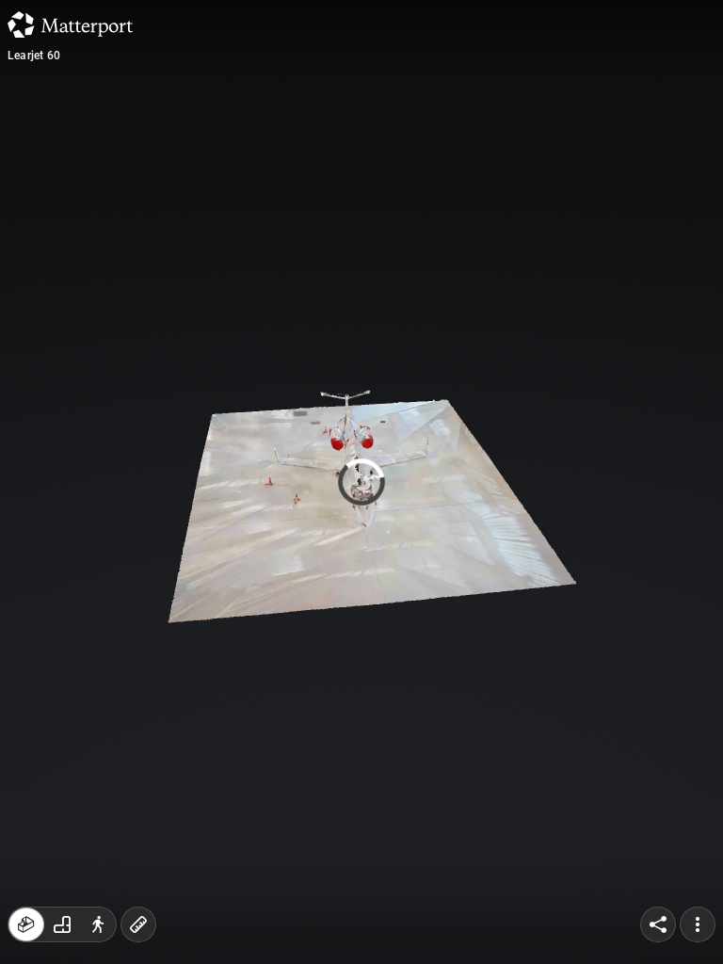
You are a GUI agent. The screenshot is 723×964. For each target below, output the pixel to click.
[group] (62, 924)
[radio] (26, 924)
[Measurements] (138, 924)
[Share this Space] (658, 924)
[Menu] (697, 924)
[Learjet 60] (361, 482)
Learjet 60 (34, 55)
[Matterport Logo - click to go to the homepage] (70, 24)
